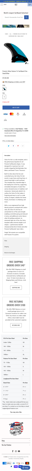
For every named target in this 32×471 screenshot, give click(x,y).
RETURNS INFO (16, 325)
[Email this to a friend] (23, 146)
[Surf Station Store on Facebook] (12, 451)
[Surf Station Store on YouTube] (19, 451)
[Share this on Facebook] (13, 146)
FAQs (5, 240)
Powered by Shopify (18, 458)
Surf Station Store (12, 456)
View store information (10, 135)
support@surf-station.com (10, 408)
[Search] (26, 17)
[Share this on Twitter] (9, 146)
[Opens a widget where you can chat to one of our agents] (25, 468)
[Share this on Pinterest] (18, 146)
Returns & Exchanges (9, 252)
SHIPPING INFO (16, 287)
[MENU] (1, 4)
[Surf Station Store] (16, 4)
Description (7, 155)
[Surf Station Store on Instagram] (16, 451)
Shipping (6, 246)
